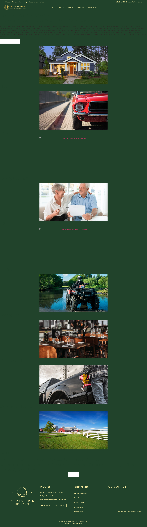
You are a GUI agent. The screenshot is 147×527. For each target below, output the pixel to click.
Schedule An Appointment (134, 2)
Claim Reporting (92, 7)
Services (59, 7)
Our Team (70, 7)
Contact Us (80, 7)
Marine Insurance (79, 502)
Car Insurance (78, 511)
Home (52, 7)
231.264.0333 (120, 2)
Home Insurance (79, 498)
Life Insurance (78, 507)
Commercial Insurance (81, 493)
